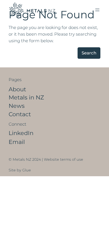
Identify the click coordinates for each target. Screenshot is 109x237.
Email (17, 141)
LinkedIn (21, 133)
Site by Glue (20, 170)
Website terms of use (63, 159)
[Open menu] (97, 10)
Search (89, 52)
